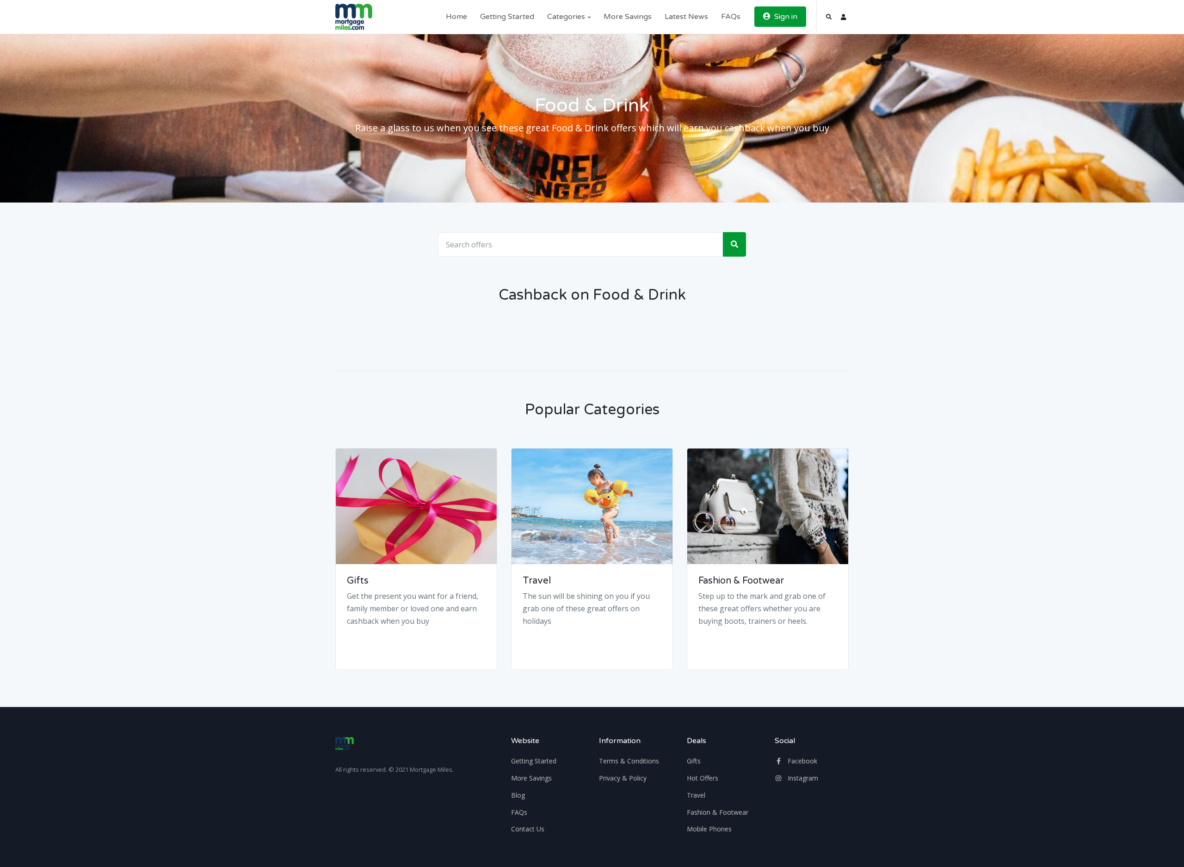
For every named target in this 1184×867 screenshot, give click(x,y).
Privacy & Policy (623, 778)
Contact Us (527, 828)
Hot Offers (702, 778)
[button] (828, 17)
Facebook (801, 760)
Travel (537, 580)
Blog (518, 795)
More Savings (628, 16)
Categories (567, 16)
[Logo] (344, 743)
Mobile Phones (709, 828)
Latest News (686, 16)
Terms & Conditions (629, 760)
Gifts (358, 580)
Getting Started (507, 16)
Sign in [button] (784, 16)
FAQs (730, 16)
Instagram (802, 778)
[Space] (353, 17)
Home (456, 16)
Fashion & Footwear (741, 580)
